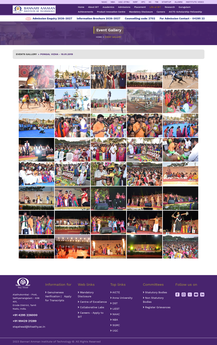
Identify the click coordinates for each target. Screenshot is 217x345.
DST (115, 303)
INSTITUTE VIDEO (195, 2)
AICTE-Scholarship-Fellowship (185, 11)
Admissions (124, 7)
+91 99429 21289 (24, 321)
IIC (150, 2)
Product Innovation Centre (111, 11)
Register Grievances (157, 307)
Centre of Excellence (93, 301)
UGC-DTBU (123, 2)
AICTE (116, 292)
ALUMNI (178, 2)
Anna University (122, 297)
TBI (156, 2)
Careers (161, 11)
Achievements (85, 11)
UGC (115, 330)
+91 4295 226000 (25, 315)
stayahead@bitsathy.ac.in (27, 326)
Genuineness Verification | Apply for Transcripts (58, 296)
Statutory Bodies (155, 292)
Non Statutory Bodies (153, 299)
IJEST (116, 308)
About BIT (93, 7)
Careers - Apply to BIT (90, 314)
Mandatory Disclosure (141, 11)
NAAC (104, 2)
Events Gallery (26, 54)
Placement (140, 7)
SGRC (116, 325)
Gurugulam (184, 7)
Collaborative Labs (91, 307)
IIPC (143, 2)
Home (81, 7)
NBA (113, 2)
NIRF (135, 2)
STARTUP (166, 2)
